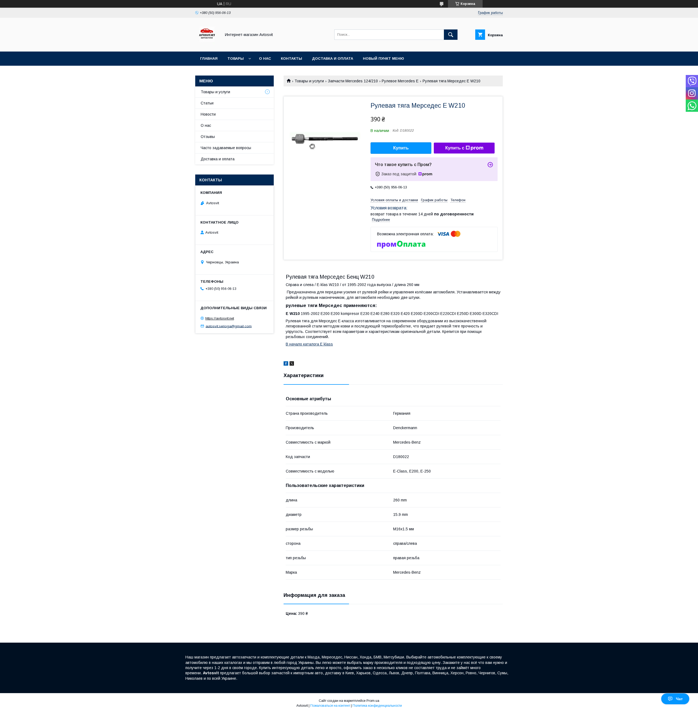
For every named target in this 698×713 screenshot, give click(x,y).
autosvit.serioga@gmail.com (229, 326)
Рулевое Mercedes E (400, 81)
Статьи (207, 103)
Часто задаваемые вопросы (226, 148)
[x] (292, 364)
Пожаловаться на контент (330, 706)
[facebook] (286, 364)
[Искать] (451, 34)
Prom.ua (372, 701)
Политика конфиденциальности (377, 706)
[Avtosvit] (206, 44)
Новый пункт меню (383, 58)
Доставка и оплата (332, 58)
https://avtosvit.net (219, 318)
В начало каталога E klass (309, 344)
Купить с (454, 148)
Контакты (291, 58)
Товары (235, 58)
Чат (679, 699)
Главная (209, 58)
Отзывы (208, 136)
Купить (401, 148)
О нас (265, 58)
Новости (208, 114)
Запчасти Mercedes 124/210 (353, 81)
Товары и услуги (309, 81)
